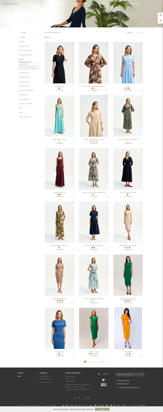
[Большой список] (131, 32)
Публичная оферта (70, 381)
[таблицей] (142, 32)
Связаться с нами (131, 4)
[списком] (140, 32)
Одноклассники (83, 398)
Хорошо (102, 409)
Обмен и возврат (69, 378)
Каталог (21, 373)
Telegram (79, 398)
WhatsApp (88, 398)
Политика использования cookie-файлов (76, 389)
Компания (43, 373)
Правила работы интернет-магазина (75, 387)
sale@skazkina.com (123, 384)
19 (102, 361)
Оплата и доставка (70, 376)
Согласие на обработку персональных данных (77, 384)
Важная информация (72, 373)
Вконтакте (75, 398)
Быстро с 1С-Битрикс (50, 405)
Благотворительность (45, 378)
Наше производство (44, 376)
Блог (19, 376)
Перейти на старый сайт (45, 382)
